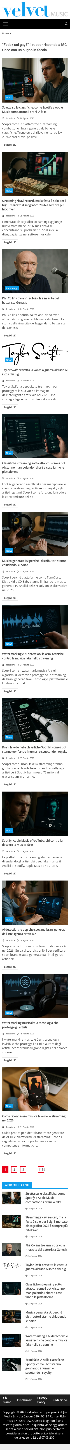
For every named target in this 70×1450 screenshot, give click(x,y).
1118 (41, 1170)
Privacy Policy (42, 1400)
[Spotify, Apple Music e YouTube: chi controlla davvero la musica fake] (35, 814)
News (9, 97)
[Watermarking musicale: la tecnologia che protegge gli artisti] (35, 996)
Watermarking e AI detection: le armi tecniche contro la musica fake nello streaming (33, 656)
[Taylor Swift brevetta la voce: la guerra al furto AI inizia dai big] (35, 354)
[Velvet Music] (35, 9)
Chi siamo (7, 1400)
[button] (66, 24)
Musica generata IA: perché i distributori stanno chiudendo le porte (45, 1316)
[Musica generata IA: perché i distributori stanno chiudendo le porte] (35, 534)
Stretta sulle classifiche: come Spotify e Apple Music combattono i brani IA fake (32, 109)
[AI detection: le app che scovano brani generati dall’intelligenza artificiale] (35, 903)
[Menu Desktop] (5, 24)
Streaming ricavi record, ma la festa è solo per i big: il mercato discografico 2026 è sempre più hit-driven (34, 205)
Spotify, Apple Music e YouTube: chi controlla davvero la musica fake (32, 843)
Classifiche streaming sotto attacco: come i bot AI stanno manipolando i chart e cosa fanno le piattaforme (33, 467)
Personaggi (12, 288)
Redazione (60, 1400)
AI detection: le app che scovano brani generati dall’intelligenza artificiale (34, 932)
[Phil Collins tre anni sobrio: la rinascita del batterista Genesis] (35, 271)
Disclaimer (24, 1400)
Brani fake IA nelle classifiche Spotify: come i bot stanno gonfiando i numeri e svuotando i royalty (34, 749)
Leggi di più (10, 144)
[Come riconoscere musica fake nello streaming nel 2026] (35, 1089)
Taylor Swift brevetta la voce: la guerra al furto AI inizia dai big (46, 1267)
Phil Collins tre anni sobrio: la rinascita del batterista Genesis (46, 1247)
